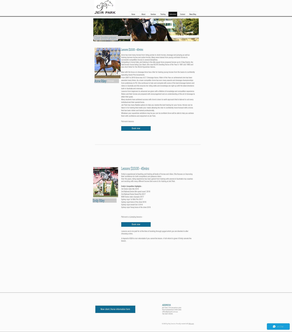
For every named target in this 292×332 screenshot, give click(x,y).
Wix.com (191, 323)
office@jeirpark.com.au (170, 312)
